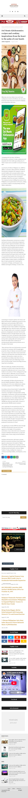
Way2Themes (13, 794)
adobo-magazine (6, 41)
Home (3, 26)
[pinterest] (18, 11)
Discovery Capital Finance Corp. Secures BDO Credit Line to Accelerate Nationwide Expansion (14, 578)
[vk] (4, 641)
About (13, 788)
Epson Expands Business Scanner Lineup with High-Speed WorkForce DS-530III (17, 780)
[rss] (24, 641)
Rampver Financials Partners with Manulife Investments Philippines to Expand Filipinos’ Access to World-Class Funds (14, 601)
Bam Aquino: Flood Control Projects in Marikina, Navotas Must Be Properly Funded (17, 741)
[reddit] (17, 637)
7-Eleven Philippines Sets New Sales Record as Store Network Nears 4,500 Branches (13, 622)
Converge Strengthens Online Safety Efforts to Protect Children (17, 754)
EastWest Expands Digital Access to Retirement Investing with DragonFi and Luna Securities (17, 773)
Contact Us (19, 788)
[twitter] (12, 11)
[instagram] (15, 11)
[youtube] (17, 641)
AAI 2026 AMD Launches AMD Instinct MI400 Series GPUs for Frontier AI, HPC (13, 589)
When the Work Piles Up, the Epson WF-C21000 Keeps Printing (17, 748)
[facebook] (10, 11)
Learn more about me (8, 563)
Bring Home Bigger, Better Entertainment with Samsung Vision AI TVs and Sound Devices (13, 612)
